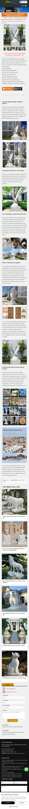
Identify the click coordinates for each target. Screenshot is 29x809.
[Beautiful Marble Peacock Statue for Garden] (14, 631)
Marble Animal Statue (6, 19)
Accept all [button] (8, 802)
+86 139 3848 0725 (8, 750)
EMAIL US (18, 88)
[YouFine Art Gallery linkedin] (2, 755)
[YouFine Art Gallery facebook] (1, 755)
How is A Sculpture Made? (8, 772)
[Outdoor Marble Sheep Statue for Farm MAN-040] (14, 502)
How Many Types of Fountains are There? (12, 775)
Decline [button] (22, 802)
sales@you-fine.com (11, 692)
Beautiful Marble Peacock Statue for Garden (14, 645)
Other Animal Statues (18, 19)
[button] (23, 5)
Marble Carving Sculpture (21, 17)
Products (11, 17)
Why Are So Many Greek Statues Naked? (11, 776)
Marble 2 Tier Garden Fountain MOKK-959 (13, 726)
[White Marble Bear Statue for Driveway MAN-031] (14, 599)
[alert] (14, 800)
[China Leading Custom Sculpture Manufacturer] (6, 2)
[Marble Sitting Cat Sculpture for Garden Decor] (14, 663)
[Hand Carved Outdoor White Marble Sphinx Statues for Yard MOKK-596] (14, 534)
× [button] (27, 793)
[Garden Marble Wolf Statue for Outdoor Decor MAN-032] (14, 566)
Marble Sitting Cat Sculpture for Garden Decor (14, 677)
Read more (13, 800)
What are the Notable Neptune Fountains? (12, 773)
